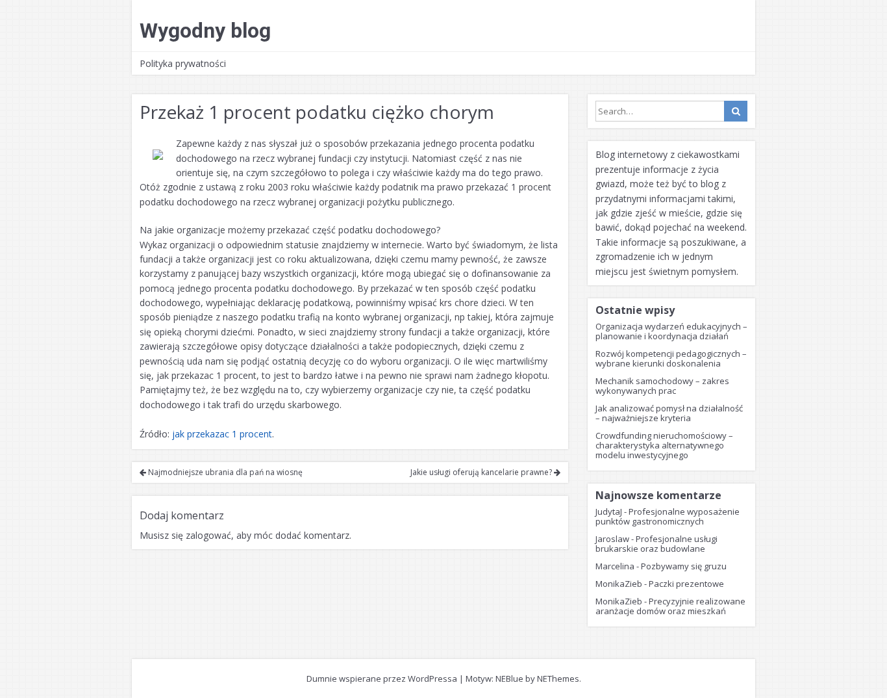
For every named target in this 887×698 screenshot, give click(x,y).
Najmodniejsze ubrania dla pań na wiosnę (224, 472)
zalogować (208, 535)
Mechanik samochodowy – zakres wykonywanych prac (662, 385)
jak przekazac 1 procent (222, 434)
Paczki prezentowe (686, 583)
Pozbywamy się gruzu (684, 566)
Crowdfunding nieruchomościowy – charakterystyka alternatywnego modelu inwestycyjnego (664, 445)
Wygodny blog (205, 30)
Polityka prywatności (183, 63)
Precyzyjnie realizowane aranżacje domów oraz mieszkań (670, 606)
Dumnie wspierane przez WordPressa (381, 678)
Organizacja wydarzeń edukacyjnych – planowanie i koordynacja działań (671, 331)
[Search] (735, 111)
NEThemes (558, 678)
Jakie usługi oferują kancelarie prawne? (482, 472)
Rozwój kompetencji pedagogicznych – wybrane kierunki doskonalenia (671, 358)
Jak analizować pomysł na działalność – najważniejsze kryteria (669, 413)
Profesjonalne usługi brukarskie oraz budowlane (656, 543)
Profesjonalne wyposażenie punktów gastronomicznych (667, 516)
